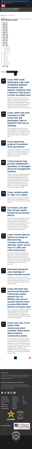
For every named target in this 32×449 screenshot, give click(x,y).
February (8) (6, 63)
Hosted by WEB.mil (6, 425)
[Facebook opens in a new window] (2, 392)
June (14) (5, 56)
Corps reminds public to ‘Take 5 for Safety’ (17, 193)
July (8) (5, 55)
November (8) (6, 48)
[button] (7, 3)
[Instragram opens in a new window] (5, 392)
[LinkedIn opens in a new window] (8, 392)
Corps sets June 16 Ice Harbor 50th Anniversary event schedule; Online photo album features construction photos (18, 329)
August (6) (5, 53)
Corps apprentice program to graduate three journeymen (17, 144)
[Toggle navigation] (30, 6)
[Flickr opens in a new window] (14, 392)
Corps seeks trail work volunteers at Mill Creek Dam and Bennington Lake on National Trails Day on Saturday (18, 119)
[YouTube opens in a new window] (11, 392)
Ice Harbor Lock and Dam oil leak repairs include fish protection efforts (18, 211)
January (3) (6, 64)
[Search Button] (27, 6)
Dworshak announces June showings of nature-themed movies (18, 272)
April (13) (5, 60)
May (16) (5, 58)
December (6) (6, 47)
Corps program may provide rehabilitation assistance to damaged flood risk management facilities (18, 166)
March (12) (6, 61)
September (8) (6, 52)
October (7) (6, 50)
